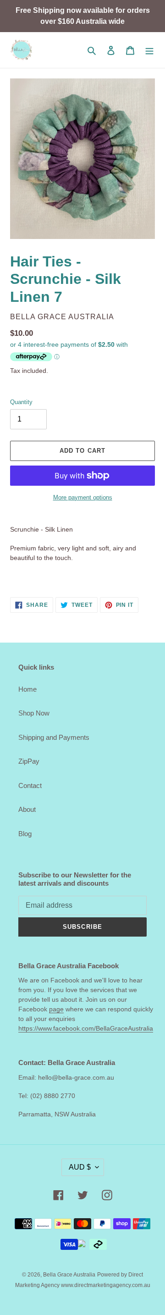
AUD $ (80, 1167)
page (56, 1009)
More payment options (82, 497)
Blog (25, 834)
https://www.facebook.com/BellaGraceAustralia (85, 1028)
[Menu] (149, 50)
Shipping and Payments (53, 737)
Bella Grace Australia (69, 1274)
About (27, 809)
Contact (30, 785)
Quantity (21, 402)
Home (27, 689)
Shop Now (34, 713)
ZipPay (28, 761)
